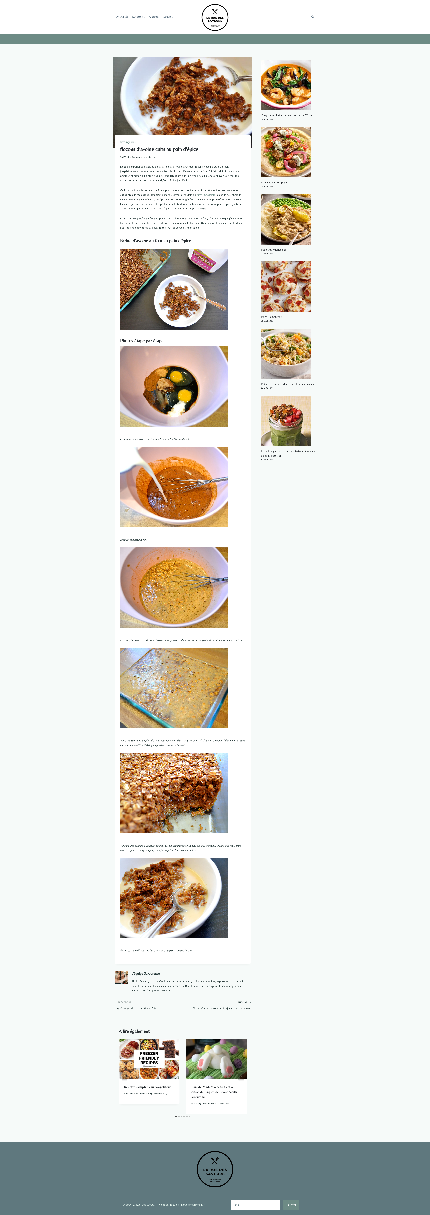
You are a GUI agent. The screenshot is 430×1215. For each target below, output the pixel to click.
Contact (168, 16)
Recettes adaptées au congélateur (147, 1087)
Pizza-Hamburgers (272, 316)
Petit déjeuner (128, 142)
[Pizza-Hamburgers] (288, 286)
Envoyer (291, 1204)
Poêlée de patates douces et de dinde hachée (288, 384)
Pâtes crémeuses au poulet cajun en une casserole (221, 1005)
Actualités (122, 16)
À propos (154, 16)
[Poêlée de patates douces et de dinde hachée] (288, 354)
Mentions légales (169, 1204)
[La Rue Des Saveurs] (215, 17)
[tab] (176, 1116)
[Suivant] (241, 1076)
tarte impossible (206, 194)
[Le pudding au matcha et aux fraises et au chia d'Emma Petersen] (288, 421)
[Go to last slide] (124, 1076)
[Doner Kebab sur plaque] (288, 152)
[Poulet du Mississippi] (288, 219)
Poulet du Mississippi (273, 249)
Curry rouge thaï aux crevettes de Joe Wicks (286, 115)
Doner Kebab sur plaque (275, 182)
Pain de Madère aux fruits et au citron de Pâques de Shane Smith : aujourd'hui (215, 1092)
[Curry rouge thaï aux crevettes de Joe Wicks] (288, 85)
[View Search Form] (312, 17)
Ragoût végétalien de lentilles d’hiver (136, 1005)
